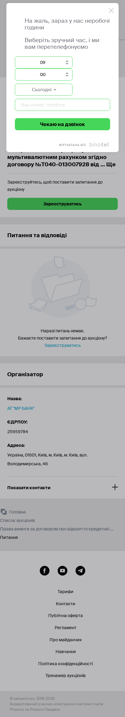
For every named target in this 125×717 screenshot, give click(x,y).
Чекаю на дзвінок (62, 124)
